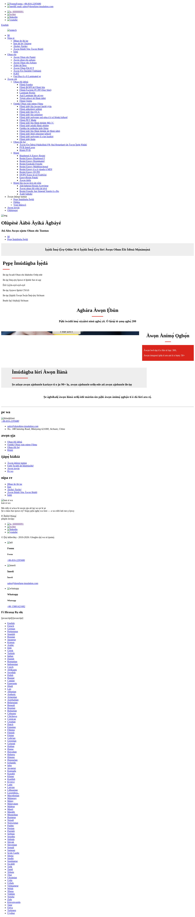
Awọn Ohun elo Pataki (24, 57)
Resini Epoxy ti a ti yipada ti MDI (36, 169)
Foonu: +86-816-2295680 (28, 3)
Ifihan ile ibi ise (20, 40)
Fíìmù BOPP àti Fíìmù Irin (32, 87)
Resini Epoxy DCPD (30, 172)
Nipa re (10, 38)
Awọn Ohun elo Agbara (25, 62)
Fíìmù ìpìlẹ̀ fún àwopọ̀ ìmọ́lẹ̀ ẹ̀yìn (35, 106)
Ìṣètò (15, 51)
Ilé (8, 35)
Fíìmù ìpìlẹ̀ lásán (27, 139)
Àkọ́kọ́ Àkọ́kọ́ (20, 46)
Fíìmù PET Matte (28, 120)
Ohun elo (11, 54)
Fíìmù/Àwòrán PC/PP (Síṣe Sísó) (35, 90)
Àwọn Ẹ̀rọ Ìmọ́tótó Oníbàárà (27, 71)
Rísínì (16, 153)
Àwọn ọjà (12, 79)
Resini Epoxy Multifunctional (34, 166)
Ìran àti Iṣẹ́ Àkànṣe (22, 43)
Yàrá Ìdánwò (19, 205)
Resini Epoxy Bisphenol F (32, 158)
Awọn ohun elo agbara (24, 60)
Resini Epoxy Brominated (32, 161)
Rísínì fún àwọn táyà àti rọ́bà (27, 183)
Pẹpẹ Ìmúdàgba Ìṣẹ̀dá (23, 199)
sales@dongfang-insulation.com (22, 583)
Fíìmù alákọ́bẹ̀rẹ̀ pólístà (31, 109)
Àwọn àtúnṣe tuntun (17, 463)
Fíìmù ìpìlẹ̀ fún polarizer (31, 114)
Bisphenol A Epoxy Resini (32, 155)
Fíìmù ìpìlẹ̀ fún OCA (30, 112)
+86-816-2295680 (10, 421)
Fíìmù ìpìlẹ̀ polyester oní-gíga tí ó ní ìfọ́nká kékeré (43, 117)
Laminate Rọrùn (27, 92)
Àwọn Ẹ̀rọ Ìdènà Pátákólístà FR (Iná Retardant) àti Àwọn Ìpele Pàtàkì (53, 144)
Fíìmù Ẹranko (26, 84)
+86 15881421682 (16, 606)
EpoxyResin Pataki (29, 177)
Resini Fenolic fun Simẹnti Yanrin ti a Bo (39, 191)
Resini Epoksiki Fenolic (31, 164)
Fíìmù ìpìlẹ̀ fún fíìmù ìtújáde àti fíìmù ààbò (40, 131)
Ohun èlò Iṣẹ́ (19, 142)
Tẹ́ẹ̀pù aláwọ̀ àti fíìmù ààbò (33, 98)
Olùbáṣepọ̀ (12, 210)
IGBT (16, 73)
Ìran (9, 487)
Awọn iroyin (13, 207)
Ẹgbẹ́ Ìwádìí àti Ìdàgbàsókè (20, 465)
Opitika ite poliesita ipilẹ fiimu (34, 128)
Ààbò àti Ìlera (20, 65)
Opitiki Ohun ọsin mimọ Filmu (28, 103)
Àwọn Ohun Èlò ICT (23, 68)
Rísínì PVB (25, 150)
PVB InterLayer (27, 147)
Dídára (16, 202)
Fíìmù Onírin (26, 101)
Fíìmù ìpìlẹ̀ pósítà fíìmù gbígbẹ (34, 125)
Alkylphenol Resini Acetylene (34, 185)
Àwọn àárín (25, 180)
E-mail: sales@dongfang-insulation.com (34, 6)
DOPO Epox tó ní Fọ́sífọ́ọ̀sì (33, 174)
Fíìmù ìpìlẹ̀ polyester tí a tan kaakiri (36, 136)
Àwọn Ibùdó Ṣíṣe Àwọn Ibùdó (28, 49)
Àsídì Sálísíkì (26, 194)
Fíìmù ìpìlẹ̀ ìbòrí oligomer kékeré (35, 133)
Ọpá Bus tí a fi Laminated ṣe (27, 76)
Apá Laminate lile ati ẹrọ (31, 95)
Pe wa (10, 471)
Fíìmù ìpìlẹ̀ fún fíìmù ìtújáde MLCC (37, 123)
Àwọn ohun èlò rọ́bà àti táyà (33, 188)
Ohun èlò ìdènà (20, 82)
